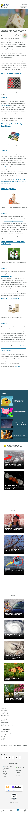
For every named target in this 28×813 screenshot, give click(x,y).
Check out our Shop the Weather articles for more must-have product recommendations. (13, 182)
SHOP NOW (4, 97)
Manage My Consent (6, 719)
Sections (23, 7)
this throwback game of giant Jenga (13, 221)
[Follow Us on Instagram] (6, 757)
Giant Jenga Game (8, 189)
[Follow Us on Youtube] (10, 757)
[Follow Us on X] (20, 757)
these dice (18, 327)
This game (7, 167)
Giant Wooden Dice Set (10, 299)
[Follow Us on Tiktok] (13, 757)
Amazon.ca (17, 366)
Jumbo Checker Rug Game (11, 73)
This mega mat (5, 105)
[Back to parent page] (4, 6)
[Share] (2, 35)
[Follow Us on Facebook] (3, 757)
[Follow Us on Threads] (16, 757)
